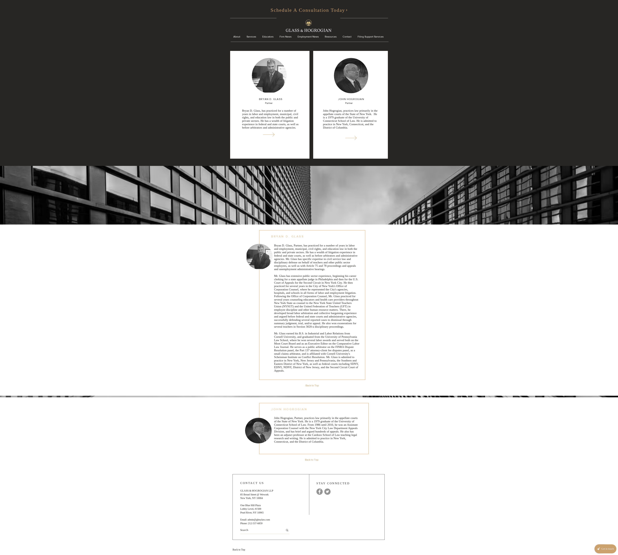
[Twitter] (327, 491)
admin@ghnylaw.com (259, 519)
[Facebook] (319, 491)
